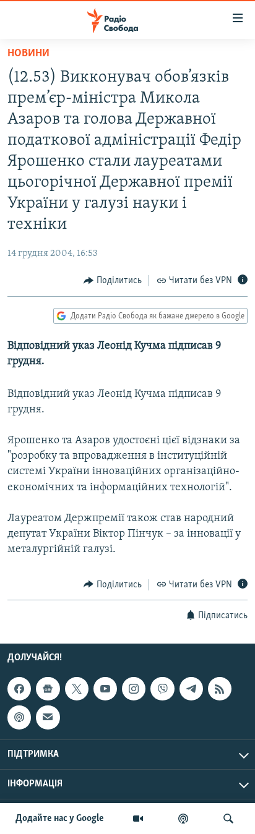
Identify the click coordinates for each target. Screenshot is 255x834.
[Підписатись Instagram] (133, 688)
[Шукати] (228, 818)
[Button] (113, 281)
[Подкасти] (183, 818)
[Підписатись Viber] (162, 688)
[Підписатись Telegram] (191, 688)
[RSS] (219, 688)
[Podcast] (19, 717)
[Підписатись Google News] (47, 688)
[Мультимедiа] (138, 818)
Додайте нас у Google (59, 818)
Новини (28, 53)
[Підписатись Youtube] (105, 688)
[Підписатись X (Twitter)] (77, 688)
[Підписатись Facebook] (19, 688)
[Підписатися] (47, 717)
